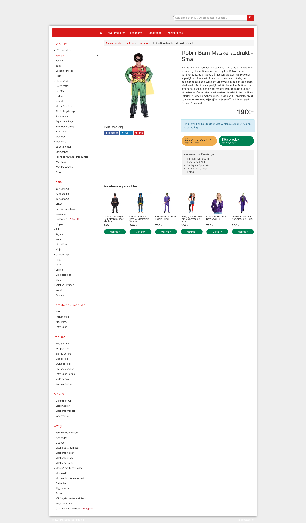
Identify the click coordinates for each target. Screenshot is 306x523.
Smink (59, 493)
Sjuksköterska (63, 274)
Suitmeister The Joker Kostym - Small (165, 217)
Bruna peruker (63, 363)
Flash (58, 75)
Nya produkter (116, 32)
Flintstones (62, 80)
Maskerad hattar (65, 452)
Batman (60, 55)
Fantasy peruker (65, 368)
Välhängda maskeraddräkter (71, 498)
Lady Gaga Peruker (66, 373)
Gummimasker (63, 400)
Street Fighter (63, 146)
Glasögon (61, 442)
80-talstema (62, 198)
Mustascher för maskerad (70, 478)
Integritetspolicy (246, 519)
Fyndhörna (136, 32)
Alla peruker (62, 348)
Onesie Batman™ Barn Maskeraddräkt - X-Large (139, 219)
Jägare (59, 234)
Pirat (58, 259)
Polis (58, 264)
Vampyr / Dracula (65, 284)
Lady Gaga (61, 326)
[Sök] (250, 18)
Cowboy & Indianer (66, 208)
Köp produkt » (232, 141)
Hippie (59, 224)
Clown (59, 203)
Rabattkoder (155, 32)
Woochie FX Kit (64, 503)
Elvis (58, 311)
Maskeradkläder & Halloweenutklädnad (74, 21)
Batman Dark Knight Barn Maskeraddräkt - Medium (114, 219)
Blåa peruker (62, 358)
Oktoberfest (62, 254)
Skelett (59, 279)
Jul (57, 229)
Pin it (140, 132)
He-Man (60, 91)
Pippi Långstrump (65, 111)
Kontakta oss (175, 32)
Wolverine (61, 162)
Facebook (112, 132)
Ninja (58, 249)
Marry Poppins (64, 106)
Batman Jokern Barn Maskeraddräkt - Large (243, 217)
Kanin (59, 239)
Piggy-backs (62, 488)
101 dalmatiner (63, 50)
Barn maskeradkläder (67, 432)
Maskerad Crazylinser (67, 447)
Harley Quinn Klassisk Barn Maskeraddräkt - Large (191, 219)
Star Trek (61, 136)
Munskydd (61, 473)
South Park (62, 131)
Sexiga (59, 269)
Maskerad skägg (65, 457)
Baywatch (61, 60)
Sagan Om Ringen (65, 121)
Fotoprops (61, 437)
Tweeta (128, 132)
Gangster (61, 213)
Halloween (68, 219)
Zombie (60, 295)
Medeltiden (62, 244)
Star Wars (61, 141)
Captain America (64, 70)
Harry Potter (62, 85)
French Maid (62, 316)
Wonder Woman (64, 166)
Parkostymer (62, 483)
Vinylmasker (62, 415)
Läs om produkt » (198, 141)
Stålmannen (62, 151)
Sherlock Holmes (65, 126)
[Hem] (100, 32)
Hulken (59, 96)
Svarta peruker (64, 384)
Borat (58, 65)
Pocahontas (62, 116)
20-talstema (62, 188)
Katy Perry (61, 321)
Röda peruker (63, 379)
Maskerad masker (65, 410)
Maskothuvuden (64, 462)
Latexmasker (63, 405)
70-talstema (62, 193)
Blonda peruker (64, 353)
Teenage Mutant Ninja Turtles (72, 156)
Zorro (59, 172)
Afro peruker (63, 343)
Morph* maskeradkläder (69, 468)
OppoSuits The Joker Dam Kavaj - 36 (216, 217)
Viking (59, 290)
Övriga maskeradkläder (74, 508)
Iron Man (60, 101)
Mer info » (115, 231)
